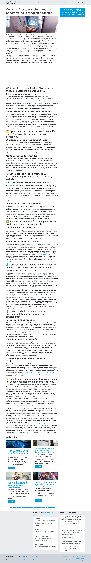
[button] (83, 2)
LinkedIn (37, 556)
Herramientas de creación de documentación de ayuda (37, 2)
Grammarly (27, 100)
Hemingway (34, 100)
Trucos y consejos (57, 2)
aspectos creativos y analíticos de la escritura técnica (40, 372)
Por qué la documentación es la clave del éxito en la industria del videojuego (45, 484)
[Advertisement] (32, 76)
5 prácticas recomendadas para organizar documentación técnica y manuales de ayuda (45, 450)
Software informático (69, 2)
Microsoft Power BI (28, 213)
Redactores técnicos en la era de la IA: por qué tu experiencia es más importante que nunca (18, 451)
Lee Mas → (11, 468)
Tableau (19, 213)
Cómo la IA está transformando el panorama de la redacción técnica (29, 11)
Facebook (25, 556)
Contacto (78, 2)
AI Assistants (42, 254)
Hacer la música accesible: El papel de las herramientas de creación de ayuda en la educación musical (17, 484)
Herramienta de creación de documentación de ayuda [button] (72, 12)
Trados (45, 281)
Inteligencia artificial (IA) (17, 507)
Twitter (31, 556)
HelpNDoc (45, 425)
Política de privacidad (70, 560)
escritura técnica (12, 185)
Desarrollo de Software (30, 560)
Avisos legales (81, 560)
